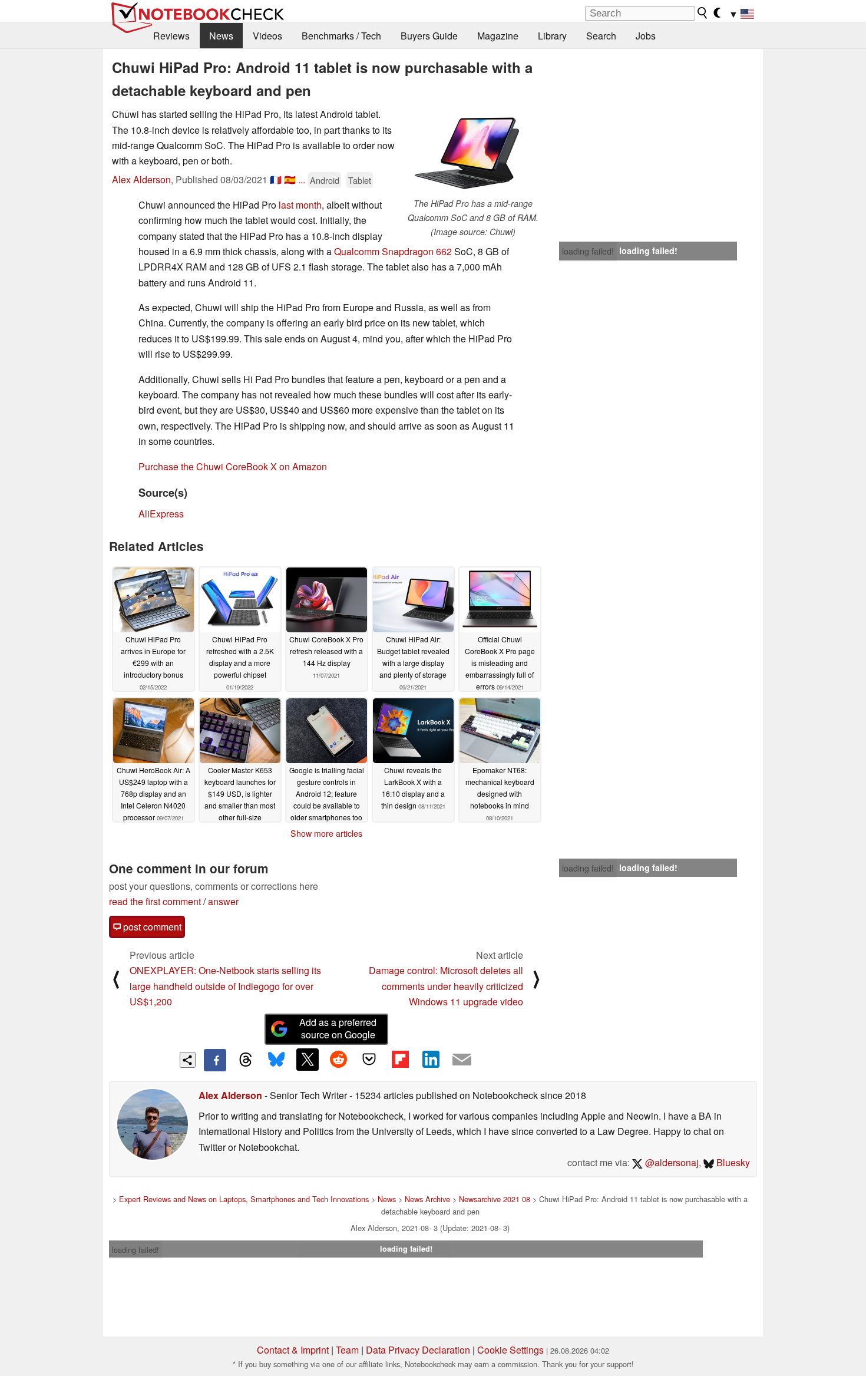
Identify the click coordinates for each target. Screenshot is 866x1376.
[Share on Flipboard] (400, 1059)
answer (223, 901)
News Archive (427, 1199)
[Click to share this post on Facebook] (215, 1060)
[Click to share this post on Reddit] (338, 1059)
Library (552, 35)
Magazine (497, 35)
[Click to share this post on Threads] (245, 1060)
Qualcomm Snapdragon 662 (393, 251)
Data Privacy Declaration (418, 1350)
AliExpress (161, 513)
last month (300, 205)
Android (324, 180)
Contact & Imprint (293, 1350)
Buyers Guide (429, 35)
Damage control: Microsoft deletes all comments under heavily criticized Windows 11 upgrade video (446, 985)
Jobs (646, 35)
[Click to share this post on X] (307, 1059)
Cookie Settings (510, 1350)
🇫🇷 (276, 179)
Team (347, 1350)
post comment (151, 926)
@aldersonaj (671, 1162)
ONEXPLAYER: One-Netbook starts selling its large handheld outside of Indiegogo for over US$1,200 (225, 985)
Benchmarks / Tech (341, 35)
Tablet (359, 180)
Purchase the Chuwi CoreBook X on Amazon (232, 466)
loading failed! (588, 251)
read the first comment (155, 901)
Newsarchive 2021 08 (494, 1199)
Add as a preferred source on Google (337, 1028)
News (221, 35)
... (301, 179)
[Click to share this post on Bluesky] (276, 1060)
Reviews (171, 35)
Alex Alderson (141, 179)
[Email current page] (462, 1060)
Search (601, 35)
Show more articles (326, 833)
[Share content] (188, 1060)
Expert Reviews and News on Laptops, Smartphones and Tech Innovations (244, 1199)
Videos (267, 35)
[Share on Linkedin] (430, 1059)
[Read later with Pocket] (369, 1059)
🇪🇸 (290, 179)
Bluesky (732, 1162)
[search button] (703, 13)
